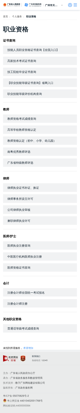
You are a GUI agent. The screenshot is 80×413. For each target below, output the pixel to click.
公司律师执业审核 (18, 210)
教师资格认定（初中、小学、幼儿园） (31, 140)
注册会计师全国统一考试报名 (26, 292)
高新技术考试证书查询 (21, 61)
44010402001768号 (31, 400)
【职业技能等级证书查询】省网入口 (30, 83)
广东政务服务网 (33, 4)
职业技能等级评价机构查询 (24, 94)
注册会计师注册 (17, 303)
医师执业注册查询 (18, 245)
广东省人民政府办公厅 (22, 373)
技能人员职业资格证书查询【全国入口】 (33, 50)
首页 (5, 16)
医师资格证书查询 (18, 267)
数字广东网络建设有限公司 (30, 382)
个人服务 (17, 16)
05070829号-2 (21, 395)
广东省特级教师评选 (20, 162)
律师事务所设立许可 (20, 199)
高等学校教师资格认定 (21, 129)
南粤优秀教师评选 (18, 151)
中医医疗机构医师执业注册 (24, 256)
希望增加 (28, 347)
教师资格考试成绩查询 (21, 118)
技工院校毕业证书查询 (21, 72)
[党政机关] (23, 358)
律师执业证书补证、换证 (23, 188)
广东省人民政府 (12, 4)
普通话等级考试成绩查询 (23, 328)
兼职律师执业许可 (18, 221)
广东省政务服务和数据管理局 (26, 377)
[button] (75, 5)
